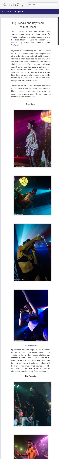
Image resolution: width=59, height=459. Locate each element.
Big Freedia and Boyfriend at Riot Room (28, 25)
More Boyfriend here (30, 345)
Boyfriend (15, 45)
